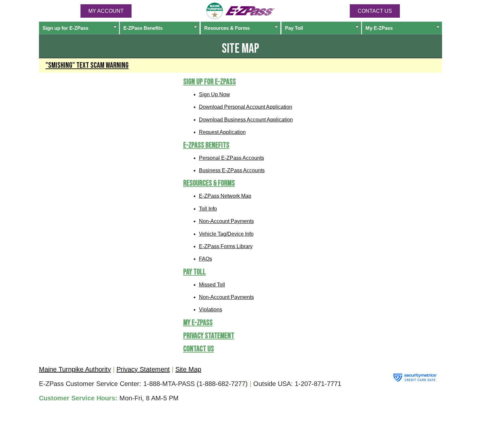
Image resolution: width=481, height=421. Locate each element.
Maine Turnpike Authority (75, 369)
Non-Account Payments (226, 221)
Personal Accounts (231, 158)
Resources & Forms (227, 28)
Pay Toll (294, 28)
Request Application (222, 132)
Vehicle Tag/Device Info (226, 234)
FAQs (205, 259)
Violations (210, 309)
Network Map (225, 196)
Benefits (143, 28)
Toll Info (208, 208)
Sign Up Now (214, 94)
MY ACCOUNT (106, 11)
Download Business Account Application (246, 119)
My (379, 28)
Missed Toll (212, 284)
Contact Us (375, 11)
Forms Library (226, 246)
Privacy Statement (208, 335)
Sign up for (65, 28)
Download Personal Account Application (245, 107)
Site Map (188, 369)
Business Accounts (232, 170)
